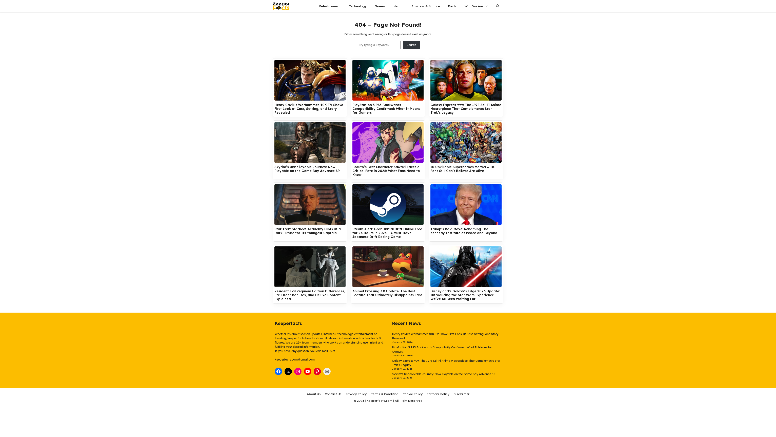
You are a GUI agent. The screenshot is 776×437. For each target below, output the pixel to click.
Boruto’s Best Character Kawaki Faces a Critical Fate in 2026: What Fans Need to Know (386, 171)
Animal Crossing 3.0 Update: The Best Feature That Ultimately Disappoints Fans (387, 293)
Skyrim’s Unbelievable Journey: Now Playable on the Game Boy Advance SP (307, 169)
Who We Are (474, 6)
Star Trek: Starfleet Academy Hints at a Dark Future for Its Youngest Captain (307, 231)
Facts (452, 6)
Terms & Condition (385, 394)
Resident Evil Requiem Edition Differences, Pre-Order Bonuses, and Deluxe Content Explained (309, 295)
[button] (497, 6)
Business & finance (425, 6)
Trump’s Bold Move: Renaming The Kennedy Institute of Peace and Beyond (463, 231)
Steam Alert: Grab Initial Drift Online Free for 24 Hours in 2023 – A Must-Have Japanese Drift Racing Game (387, 233)
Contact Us (333, 394)
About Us (314, 394)
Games (380, 6)
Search (411, 45)
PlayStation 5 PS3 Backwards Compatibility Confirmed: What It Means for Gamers (386, 109)
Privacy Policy (356, 394)
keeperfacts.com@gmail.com (295, 359)
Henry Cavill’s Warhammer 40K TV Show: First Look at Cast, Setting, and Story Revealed (308, 109)
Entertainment (330, 6)
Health (398, 6)
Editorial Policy (438, 394)
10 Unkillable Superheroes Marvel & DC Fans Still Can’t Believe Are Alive (462, 169)
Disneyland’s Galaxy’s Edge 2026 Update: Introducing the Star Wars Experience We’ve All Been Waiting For (465, 295)
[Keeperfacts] (281, 6)
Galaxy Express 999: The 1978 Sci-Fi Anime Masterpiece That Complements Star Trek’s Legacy (465, 109)
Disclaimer (461, 394)
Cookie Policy (413, 394)
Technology (358, 6)
